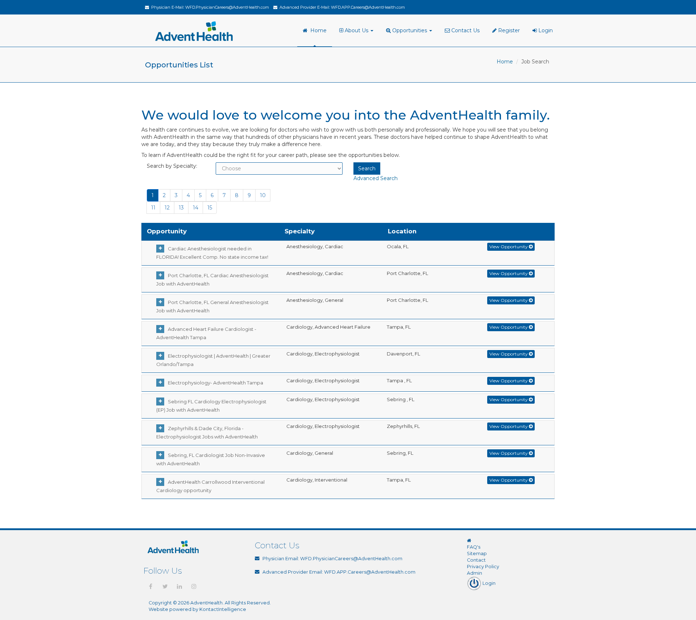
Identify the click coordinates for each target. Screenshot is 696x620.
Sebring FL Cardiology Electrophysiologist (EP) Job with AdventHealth (211, 406)
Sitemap (477, 553)
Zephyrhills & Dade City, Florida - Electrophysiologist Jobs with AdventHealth (207, 432)
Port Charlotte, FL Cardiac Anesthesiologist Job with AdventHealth (212, 279)
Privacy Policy (483, 566)
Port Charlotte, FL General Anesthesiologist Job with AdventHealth (212, 306)
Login (545, 30)
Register (508, 30)
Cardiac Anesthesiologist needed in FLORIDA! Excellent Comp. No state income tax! (212, 253)
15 (209, 207)
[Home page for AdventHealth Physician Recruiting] (469, 540)
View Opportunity (509, 246)
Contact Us (465, 30)
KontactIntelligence (222, 609)
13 (181, 207)
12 (167, 207)
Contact (476, 560)
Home (317, 30)
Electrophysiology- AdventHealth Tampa (215, 383)
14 (195, 207)
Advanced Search (375, 178)
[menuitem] (357, 30)
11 (153, 207)
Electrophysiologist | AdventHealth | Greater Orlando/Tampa (213, 360)
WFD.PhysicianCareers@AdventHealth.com (227, 7)
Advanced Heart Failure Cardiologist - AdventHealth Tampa (206, 333)
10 (263, 195)
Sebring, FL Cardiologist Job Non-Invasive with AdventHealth (210, 459)
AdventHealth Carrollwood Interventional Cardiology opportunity (210, 486)
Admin (474, 573)
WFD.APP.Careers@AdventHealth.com (368, 7)
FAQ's (473, 547)
